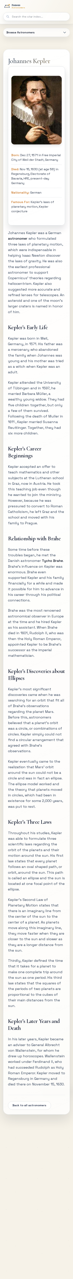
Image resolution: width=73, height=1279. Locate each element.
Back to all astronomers (29, 1105)
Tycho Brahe (52, 560)
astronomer (17, 238)
